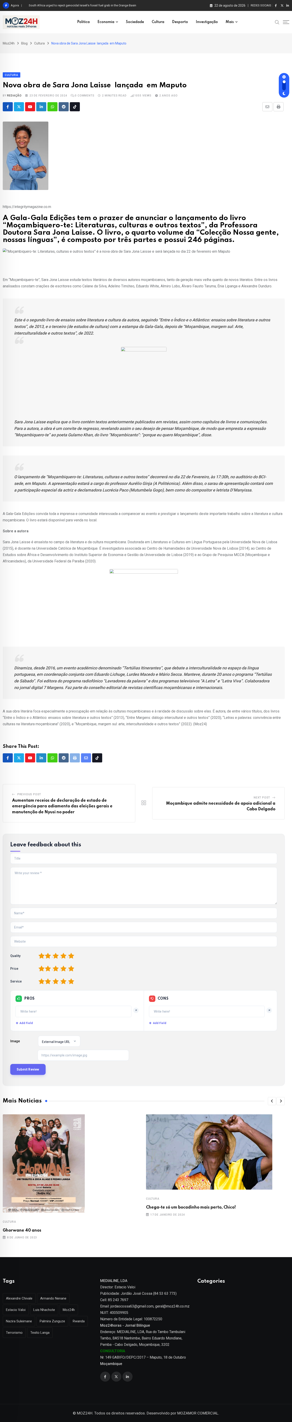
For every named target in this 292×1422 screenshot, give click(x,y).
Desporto (180, 22)
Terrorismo (14, 1333)
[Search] (277, 22)
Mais (230, 22)
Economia (105, 22)
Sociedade (135, 22)
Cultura (158, 22)
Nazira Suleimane (19, 1321)
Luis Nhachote (44, 1310)
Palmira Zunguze (52, 1321)
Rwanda (79, 1321)
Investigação (207, 22)
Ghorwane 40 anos (22, 1230)
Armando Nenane (53, 1298)
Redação (14, 95)
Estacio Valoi (16, 1310)
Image (15, 1041)
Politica (83, 22)
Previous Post (29, 794)
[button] (272, 1101)
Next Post (262, 797)
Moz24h (69, 1310)
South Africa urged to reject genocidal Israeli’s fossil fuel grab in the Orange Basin (82, 5)
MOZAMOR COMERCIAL (197, 1413)
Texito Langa (40, 1333)
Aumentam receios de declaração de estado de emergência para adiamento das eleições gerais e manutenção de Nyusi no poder (62, 806)
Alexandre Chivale (19, 1298)
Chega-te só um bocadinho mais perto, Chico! (191, 1207)
